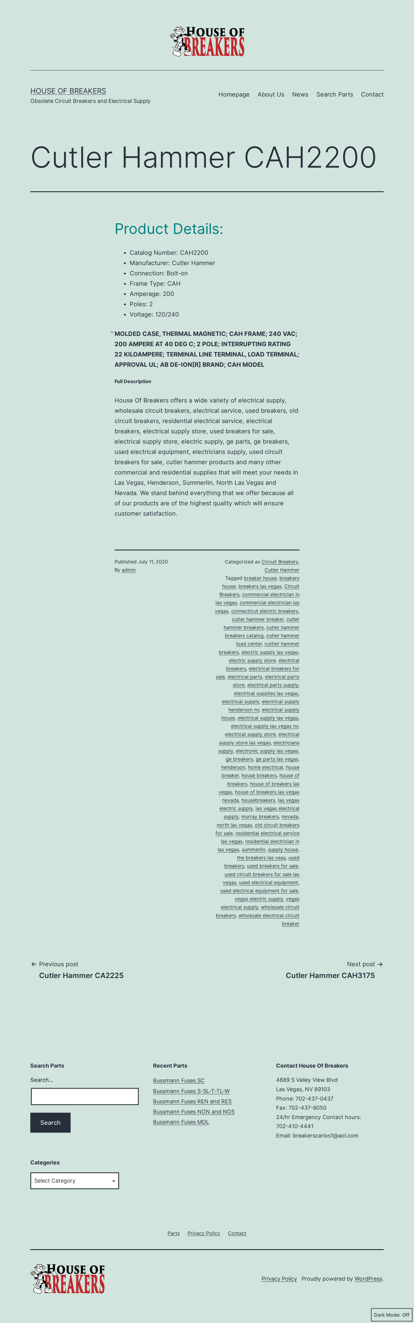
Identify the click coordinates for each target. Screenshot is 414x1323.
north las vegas (234, 825)
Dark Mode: (387, 1315)
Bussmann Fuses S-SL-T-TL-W (191, 1091)
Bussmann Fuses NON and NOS (194, 1111)
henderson (233, 767)
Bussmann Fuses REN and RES (192, 1101)
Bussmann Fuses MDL (181, 1122)
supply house (283, 849)
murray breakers (260, 816)
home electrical (265, 767)
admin (129, 570)
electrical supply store (250, 734)
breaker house (260, 578)
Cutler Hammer (282, 570)
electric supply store (252, 660)
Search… (41, 1080)
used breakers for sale (272, 866)
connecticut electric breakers (264, 611)
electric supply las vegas (270, 652)
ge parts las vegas (277, 759)
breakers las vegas (260, 586)
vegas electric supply (259, 899)
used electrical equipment (268, 882)
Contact (372, 94)
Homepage (234, 94)
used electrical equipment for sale (259, 891)
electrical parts (245, 677)
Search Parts (334, 94)
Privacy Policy (279, 1278)
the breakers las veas (261, 858)
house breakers (259, 775)
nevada (290, 816)
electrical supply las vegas (268, 718)
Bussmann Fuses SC (179, 1080)
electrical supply (240, 701)
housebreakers (258, 800)
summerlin (253, 849)
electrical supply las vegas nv (264, 726)
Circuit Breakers (280, 562)
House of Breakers (68, 91)
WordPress (368, 1278)
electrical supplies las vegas (266, 693)
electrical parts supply (272, 685)
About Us (271, 94)
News (300, 94)
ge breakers (239, 759)
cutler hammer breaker (258, 619)
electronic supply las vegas (267, 751)
